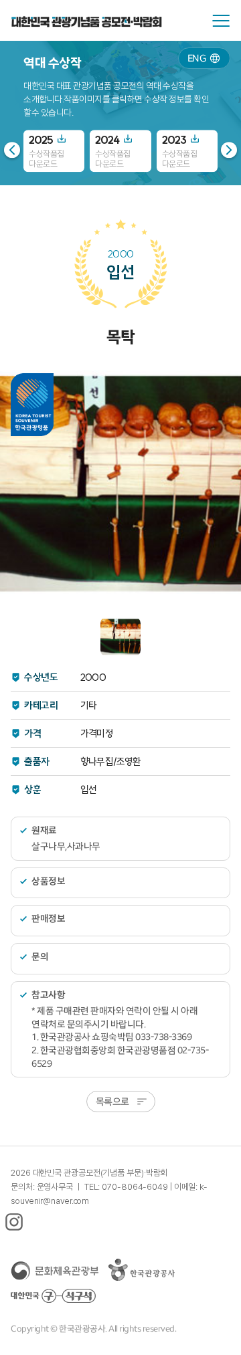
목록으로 (112, 1101)
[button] (229, 150)
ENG (196, 57)
